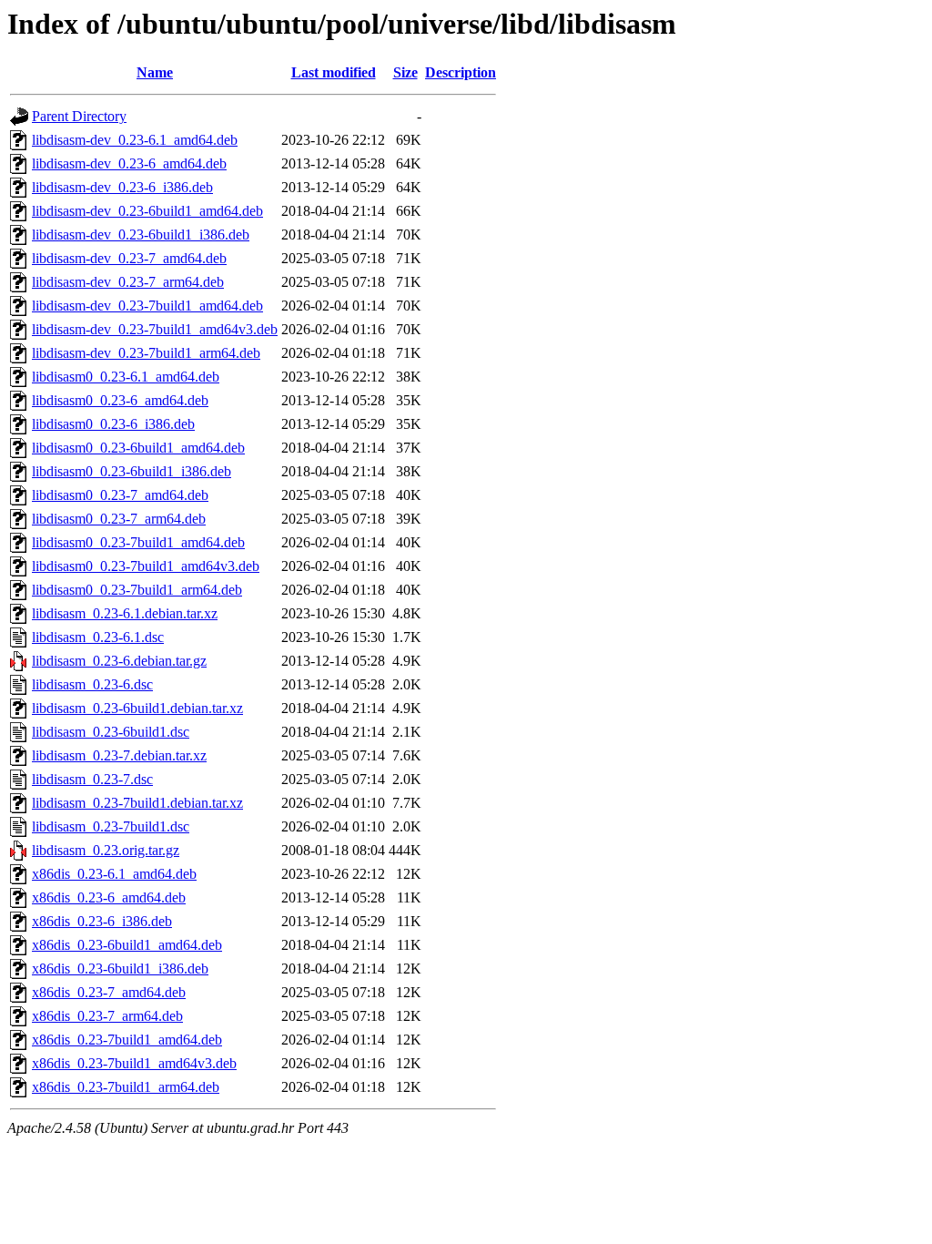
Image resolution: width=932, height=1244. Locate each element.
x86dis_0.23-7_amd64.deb (109, 992)
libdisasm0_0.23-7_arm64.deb (119, 518)
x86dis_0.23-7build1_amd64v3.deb (134, 1063)
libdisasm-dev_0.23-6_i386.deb (122, 187)
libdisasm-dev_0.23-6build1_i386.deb (140, 234)
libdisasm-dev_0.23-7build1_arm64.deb (146, 353)
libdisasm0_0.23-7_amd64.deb (120, 495)
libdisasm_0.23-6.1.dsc (98, 637)
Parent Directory (79, 116)
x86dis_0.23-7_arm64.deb (107, 1016)
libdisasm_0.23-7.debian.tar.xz (119, 755)
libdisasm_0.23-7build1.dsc (110, 826)
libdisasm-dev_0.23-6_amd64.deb (129, 163)
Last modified (333, 72)
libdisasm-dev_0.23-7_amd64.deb (129, 258)
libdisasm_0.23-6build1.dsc (110, 731)
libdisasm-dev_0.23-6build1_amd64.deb (147, 211)
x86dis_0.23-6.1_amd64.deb (114, 874)
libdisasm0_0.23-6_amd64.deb (120, 400)
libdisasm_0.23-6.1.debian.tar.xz (125, 613)
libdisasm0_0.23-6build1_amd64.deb (138, 447)
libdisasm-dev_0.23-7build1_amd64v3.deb (155, 329)
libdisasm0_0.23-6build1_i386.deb (131, 471)
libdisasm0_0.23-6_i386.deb (113, 424)
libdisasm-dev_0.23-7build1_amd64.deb (147, 305)
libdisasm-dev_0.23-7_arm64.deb (128, 282)
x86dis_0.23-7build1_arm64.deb (125, 1087)
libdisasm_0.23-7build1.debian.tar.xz (137, 803)
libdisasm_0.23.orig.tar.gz (105, 850)
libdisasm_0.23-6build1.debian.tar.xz (137, 708)
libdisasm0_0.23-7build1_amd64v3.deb (145, 566)
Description (460, 72)
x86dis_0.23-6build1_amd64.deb (127, 945)
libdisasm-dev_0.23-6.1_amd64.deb (135, 140)
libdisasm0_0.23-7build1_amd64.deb (138, 542)
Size (405, 72)
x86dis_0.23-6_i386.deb (102, 921)
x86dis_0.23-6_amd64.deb (109, 897)
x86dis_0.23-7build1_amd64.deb (127, 1039)
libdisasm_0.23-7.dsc (92, 779)
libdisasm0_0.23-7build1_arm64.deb (137, 589)
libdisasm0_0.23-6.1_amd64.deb (125, 376)
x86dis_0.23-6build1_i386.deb (120, 968)
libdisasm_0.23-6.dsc (92, 684)
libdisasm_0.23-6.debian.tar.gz (119, 660)
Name (155, 72)
